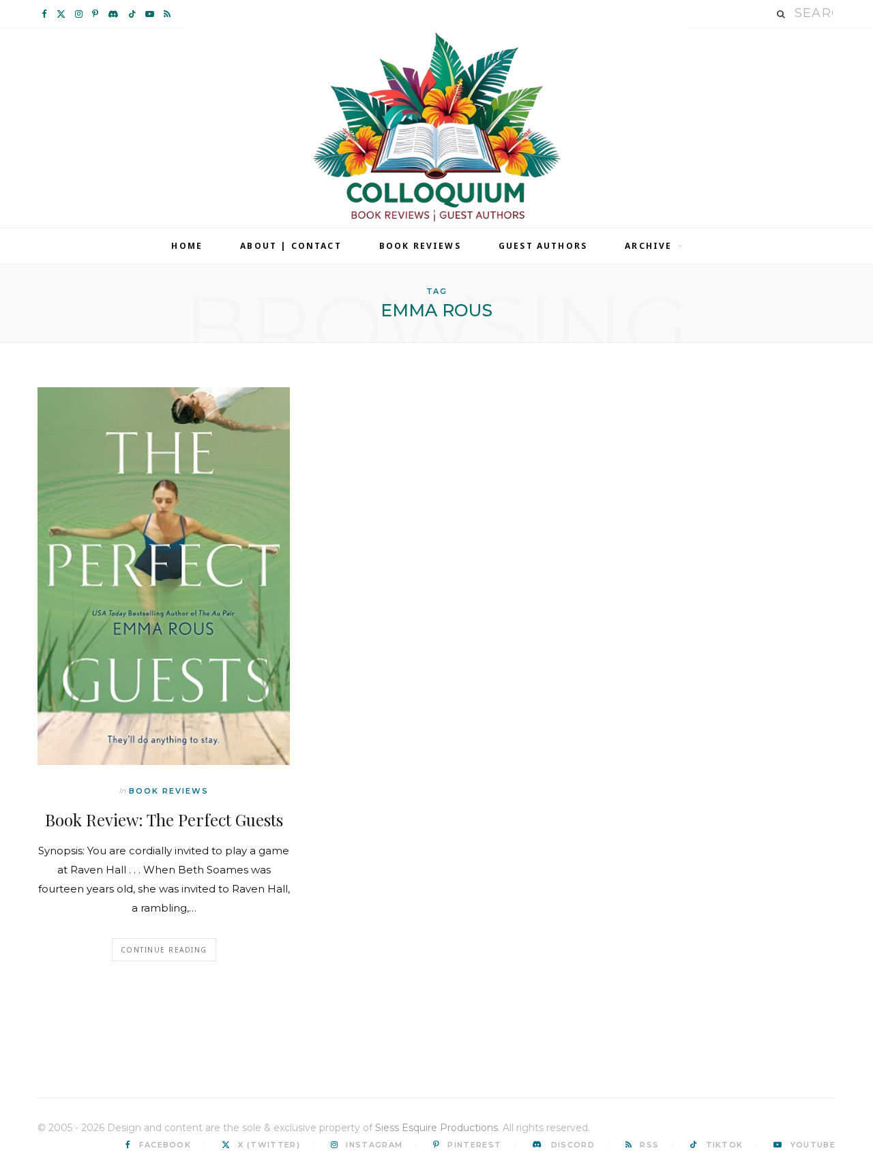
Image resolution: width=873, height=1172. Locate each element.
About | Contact (290, 246)
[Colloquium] (437, 127)
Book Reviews (420, 246)
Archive (648, 246)
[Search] (781, 14)
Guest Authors (543, 246)
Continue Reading (164, 950)
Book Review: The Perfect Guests (164, 819)
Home (187, 246)
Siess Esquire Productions (436, 1128)
